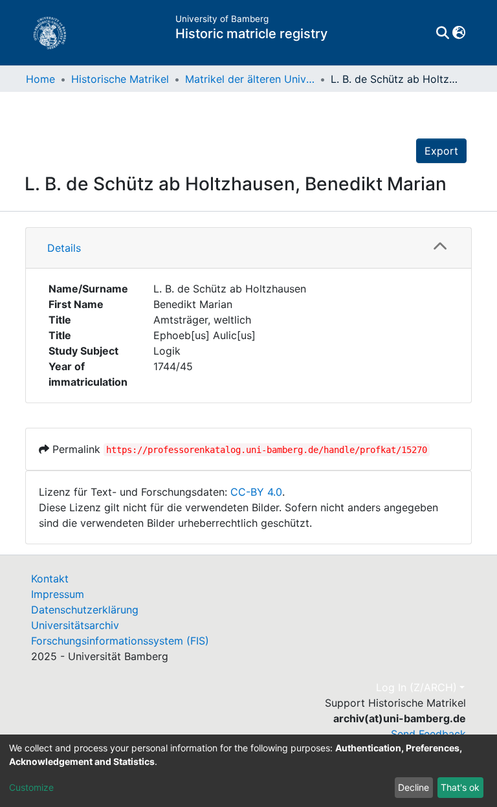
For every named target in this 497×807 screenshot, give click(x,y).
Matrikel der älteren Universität (250, 78)
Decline (413, 787)
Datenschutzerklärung (84, 609)
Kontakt (50, 578)
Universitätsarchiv (75, 625)
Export (441, 150)
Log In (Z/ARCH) (416, 687)
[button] (458, 33)
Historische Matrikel (120, 78)
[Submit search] (442, 33)
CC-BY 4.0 (256, 491)
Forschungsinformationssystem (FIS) (120, 640)
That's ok (460, 787)
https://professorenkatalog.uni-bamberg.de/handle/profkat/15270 (266, 450)
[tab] (248, 248)
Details (64, 247)
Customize (31, 787)
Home (40, 78)
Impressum (57, 594)
